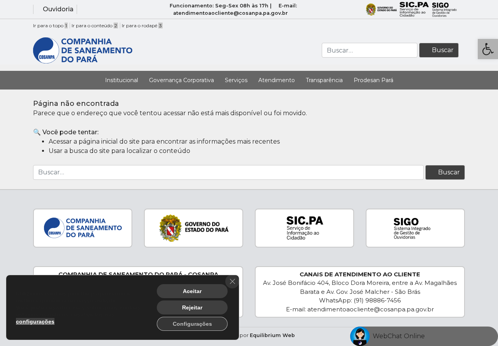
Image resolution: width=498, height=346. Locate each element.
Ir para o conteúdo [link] (94, 25)
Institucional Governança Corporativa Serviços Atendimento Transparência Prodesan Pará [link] (249, 80)
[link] (488, 49)
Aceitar (192, 291)
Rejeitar (192, 307)
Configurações (192, 324)
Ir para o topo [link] (50, 25)
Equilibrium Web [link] (272, 335)
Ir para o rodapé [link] (142, 25)
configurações (35, 321)
